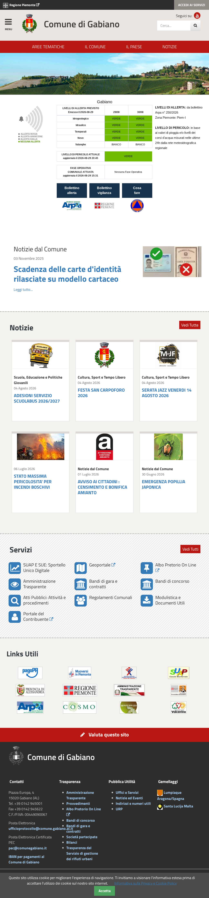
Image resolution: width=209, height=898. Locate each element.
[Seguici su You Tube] (197, 15)
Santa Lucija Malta (178, 806)
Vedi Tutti (190, 549)
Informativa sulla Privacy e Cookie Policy (145, 883)
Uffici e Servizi (127, 792)
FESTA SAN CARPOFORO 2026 (101, 393)
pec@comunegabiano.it (28, 848)
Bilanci (71, 842)
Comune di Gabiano (82, 24)
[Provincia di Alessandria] (30, 689)
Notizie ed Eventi (129, 798)
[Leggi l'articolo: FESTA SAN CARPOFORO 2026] (104, 355)
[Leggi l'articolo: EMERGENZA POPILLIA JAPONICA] (168, 447)
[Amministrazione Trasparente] (129, 689)
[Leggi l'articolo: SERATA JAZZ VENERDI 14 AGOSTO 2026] (168, 355)
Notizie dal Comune (40, 249)
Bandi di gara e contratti (78, 828)
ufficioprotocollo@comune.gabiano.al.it (41, 828)
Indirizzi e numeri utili (133, 803)
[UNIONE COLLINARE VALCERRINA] (179, 707)
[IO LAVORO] (129, 672)
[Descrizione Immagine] (179, 689)
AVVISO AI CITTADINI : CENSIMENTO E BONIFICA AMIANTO (102, 487)
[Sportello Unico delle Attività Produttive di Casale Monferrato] (178, 672)
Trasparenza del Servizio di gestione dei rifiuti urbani (82, 853)
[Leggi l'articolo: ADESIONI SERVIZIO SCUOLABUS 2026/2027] (40, 355)
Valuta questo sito (109, 734)
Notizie (169, 46)
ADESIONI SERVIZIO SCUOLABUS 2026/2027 (37, 398)
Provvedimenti (78, 803)
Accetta (105, 891)
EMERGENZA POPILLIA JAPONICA (163, 484)
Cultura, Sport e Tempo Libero (102, 377)
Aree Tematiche (48, 46)
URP (119, 809)
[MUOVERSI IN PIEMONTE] (79, 672)
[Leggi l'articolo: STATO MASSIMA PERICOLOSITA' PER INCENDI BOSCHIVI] (40, 447)
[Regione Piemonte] (80, 689)
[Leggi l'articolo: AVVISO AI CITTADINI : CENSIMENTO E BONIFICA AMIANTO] (104, 447)
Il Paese (134, 46)
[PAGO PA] (30, 672)
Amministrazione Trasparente (80, 795)
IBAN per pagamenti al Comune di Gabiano (26, 859)
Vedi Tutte (189, 325)
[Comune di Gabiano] (29, 23)
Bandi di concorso (80, 820)
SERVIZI (191, 4)
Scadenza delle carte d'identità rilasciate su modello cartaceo (67, 274)
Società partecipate (81, 837)
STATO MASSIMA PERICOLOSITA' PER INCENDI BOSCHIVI (33, 481)
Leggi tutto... (23, 289)
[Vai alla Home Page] (18, 755)
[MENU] (8, 21)
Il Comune (95, 46)
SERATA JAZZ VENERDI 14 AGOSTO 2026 (166, 393)
